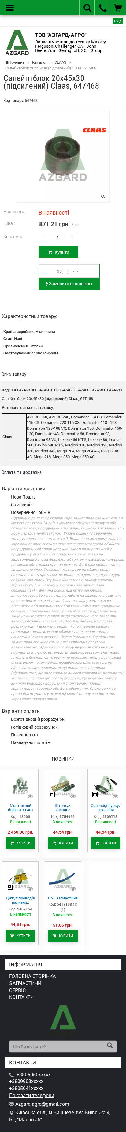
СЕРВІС (17, 990)
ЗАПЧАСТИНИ (25, 983)
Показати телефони (31, 1095)
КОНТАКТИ (21, 997)
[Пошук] (110, 1046)
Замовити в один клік (70, 283)
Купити (60, 252)
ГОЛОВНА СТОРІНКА (32, 976)
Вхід (117, 20)
